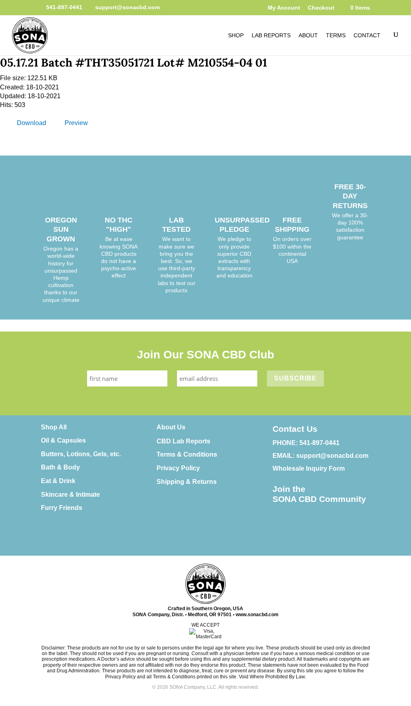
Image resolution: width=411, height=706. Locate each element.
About (308, 35)
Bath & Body (60, 467)
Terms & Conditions (187, 454)
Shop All (54, 427)
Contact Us (295, 428)
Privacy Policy (178, 468)
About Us (171, 427)
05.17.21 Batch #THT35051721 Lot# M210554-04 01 (133, 62)
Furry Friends (61, 507)
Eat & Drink (58, 480)
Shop (236, 35)
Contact (367, 35)
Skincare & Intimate (70, 494)
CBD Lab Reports (183, 441)
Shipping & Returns (187, 481)
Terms (336, 35)
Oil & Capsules (63, 440)
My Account (284, 7)
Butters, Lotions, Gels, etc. (81, 454)
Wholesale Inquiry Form (309, 468)
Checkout (321, 7)
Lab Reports (271, 35)
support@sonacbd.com (332, 455)
